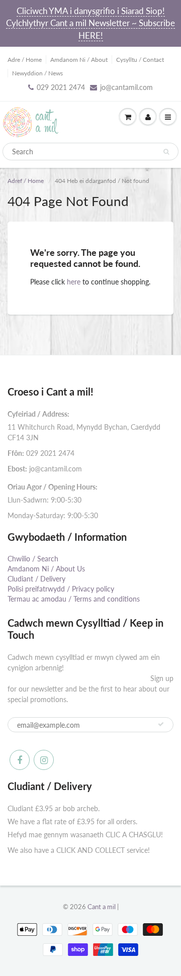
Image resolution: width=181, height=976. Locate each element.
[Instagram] (44, 760)
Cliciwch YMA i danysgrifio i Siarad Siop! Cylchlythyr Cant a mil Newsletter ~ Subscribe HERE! (90, 23)
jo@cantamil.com (126, 87)
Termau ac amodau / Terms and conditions (74, 599)
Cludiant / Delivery (36, 578)
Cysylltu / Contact (140, 59)
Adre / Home (25, 59)
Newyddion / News (37, 73)
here (73, 281)
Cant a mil (101, 907)
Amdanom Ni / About (79, 59)
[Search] (166, 152)
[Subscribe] (160, 724)
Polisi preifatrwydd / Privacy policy (61, 588)
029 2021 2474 (61, 87)
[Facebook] (20, 760)
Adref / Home (26, 180)
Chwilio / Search (33, 558)
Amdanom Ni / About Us (46, 568)
